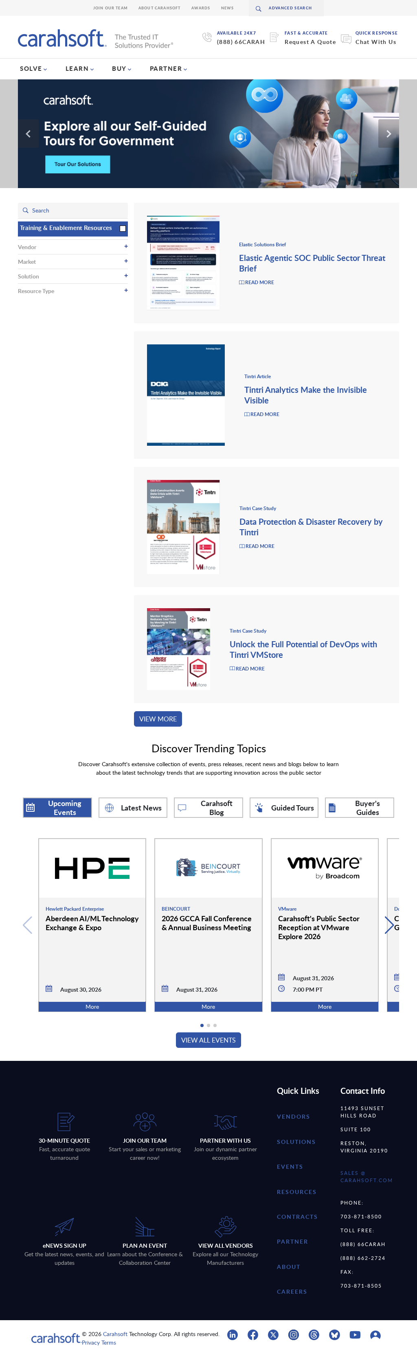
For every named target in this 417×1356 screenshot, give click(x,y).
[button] (389, 925)
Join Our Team (110, 8)
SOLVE (31, 68)
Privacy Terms (99, 1342)
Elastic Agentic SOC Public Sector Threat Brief (312, 263)
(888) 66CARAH (241, 42)
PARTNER (166, 68)
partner (292, 1241)
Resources (297, 1192)
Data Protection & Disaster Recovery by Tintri (311, 527)
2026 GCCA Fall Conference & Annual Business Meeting (207, 922)
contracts (297, 1216)
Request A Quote (310, 42)
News (227, 8)
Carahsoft (115, 1334)
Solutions (296, 1142)
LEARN (77, 68)
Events (290, 1166)
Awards (201, 8)
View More (158, 718)
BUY (119, 68)
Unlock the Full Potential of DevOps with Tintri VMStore (303, 649)
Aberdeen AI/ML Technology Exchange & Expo (92, 922)
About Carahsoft (159, 8)
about (289, 1267)
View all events (208, 1040)
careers (292, 1291)
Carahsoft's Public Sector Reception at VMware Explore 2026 (319, 927)
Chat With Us (376, 42)
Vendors (293, 1116)
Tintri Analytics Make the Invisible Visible (305, 395)
